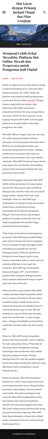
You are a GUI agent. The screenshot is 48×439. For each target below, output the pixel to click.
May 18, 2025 (17, 78)
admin (5, 78)
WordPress (30, 434)
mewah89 (31, 100)
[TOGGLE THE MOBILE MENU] (4, 12)
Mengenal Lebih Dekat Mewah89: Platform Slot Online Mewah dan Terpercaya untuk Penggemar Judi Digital (20, 61)
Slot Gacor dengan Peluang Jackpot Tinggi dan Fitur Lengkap (24, 12)
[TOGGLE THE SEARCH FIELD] (44, 12)
